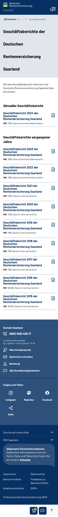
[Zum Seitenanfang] (52, 511)
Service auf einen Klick (16, 432)
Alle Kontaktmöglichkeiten (24, 370)
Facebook (47, 399)
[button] (43, 511)
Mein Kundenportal (20, 349)
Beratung (14, 363)
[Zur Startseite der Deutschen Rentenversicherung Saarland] (17, 6)
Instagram (11, 399)
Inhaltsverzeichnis (13, 488)
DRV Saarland (10, 440)
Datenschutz (38, 473)
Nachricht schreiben (21, 356)
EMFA (34, 488)
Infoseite (25, 459)
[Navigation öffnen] (53, 10)
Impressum (9, 473)
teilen (11, 414)
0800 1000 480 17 (20, 333)
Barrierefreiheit (12, 479)
